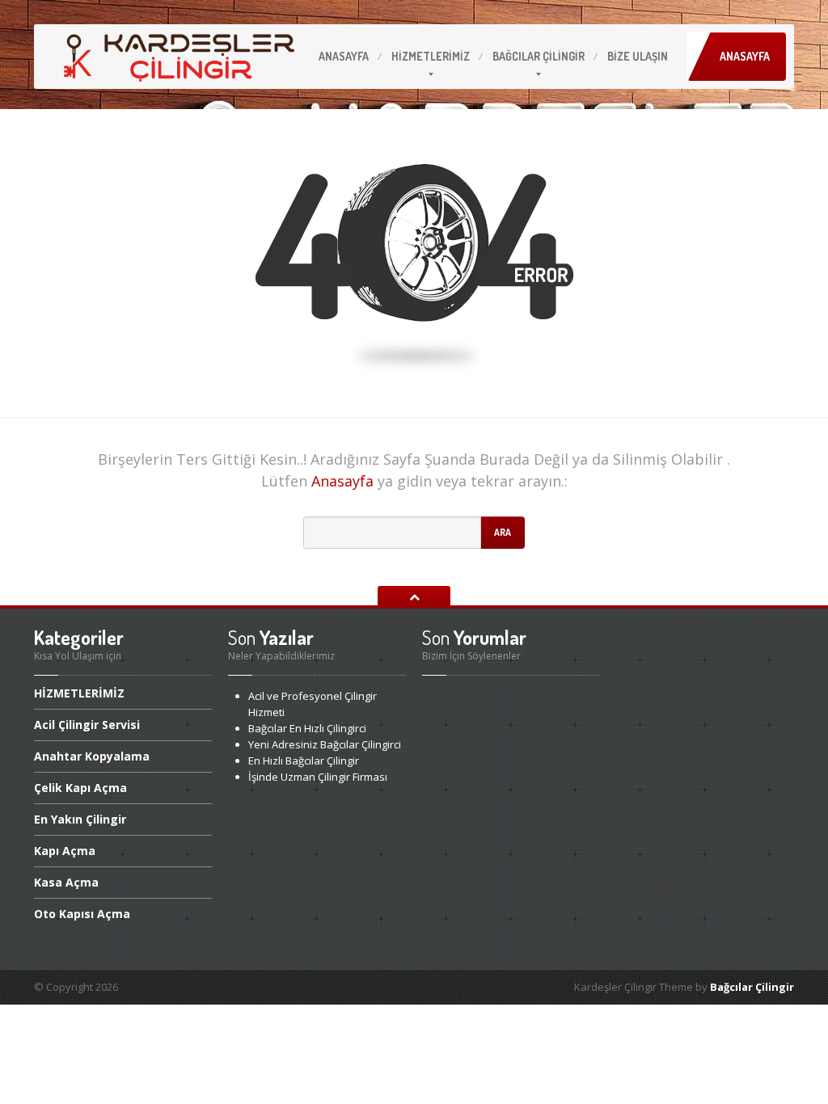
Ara (502, 532)
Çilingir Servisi (87, 724)
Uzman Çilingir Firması (317, 776)
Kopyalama (92, 756)
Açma (64, 850)
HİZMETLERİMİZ (79, 694)
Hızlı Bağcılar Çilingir (303, 760)
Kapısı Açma (82, 913)
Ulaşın (637, 56)
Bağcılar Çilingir (752, 987)
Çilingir (538, 56)
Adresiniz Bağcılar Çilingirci (324, 744)
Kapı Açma (80, 787)
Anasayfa (344, 56)
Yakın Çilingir (80, 819)
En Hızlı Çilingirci (307, 728)
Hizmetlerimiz (430, 56)
